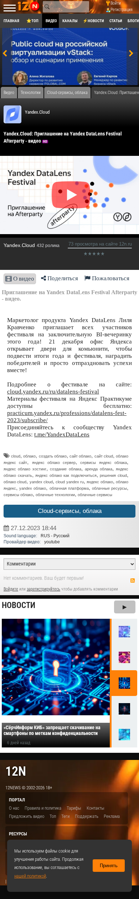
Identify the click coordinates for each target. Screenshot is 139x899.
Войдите (11, 589)
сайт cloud (103, 456)
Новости (18, 605)
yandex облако (32, 488)
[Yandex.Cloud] (12, 114)
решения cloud (113, 475)
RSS (132, 580)
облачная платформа (69, 488)
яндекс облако (100, 482)
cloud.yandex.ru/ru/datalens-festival (53, 391)
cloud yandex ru (70, 482)
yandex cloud (41, 482)
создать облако (53, 456)
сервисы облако (18, 495)
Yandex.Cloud (37, 112)
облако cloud (15, 482)
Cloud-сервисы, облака (70, 511)
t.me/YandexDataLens (61, 434)
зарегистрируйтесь (43, 589)
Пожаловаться (110, 278)
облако (29, 456)
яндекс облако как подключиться (66, 475)
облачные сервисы (95, 495)
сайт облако (80, 456)
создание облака (65, 469)
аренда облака (98, 469)
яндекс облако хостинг (25, 469)
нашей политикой (30, 876)
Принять (109, 865)
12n (15, 771)
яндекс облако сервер (54, 462)
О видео (23, 278)
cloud (15, 456)
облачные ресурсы (109, 488)
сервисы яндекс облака (103, 462)
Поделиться (62, 278)
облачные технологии (55, 495)
